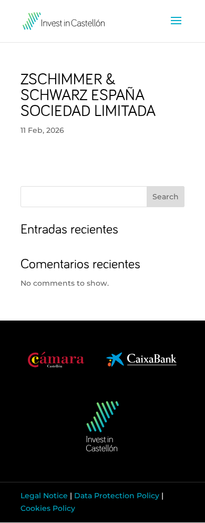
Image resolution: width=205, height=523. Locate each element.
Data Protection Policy (116, 495)
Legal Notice (44, 495)
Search (165, 196)
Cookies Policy (47, 508)
